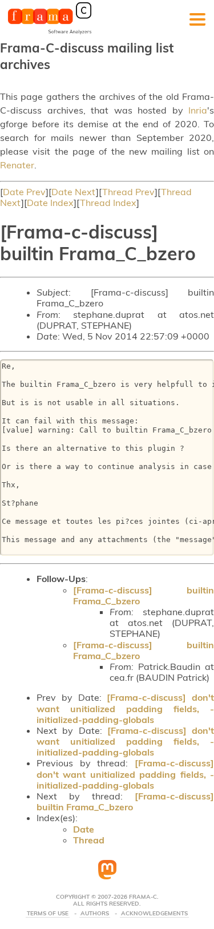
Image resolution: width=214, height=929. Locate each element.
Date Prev (24, 191)
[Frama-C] (50, 33)
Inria (197, 110)
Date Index (50, 202)
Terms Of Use (47, 913)
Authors (94, 913)
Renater (17, 165)
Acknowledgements (154, 913)
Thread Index (108, 202)
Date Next (73, 191)
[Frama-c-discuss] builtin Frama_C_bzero (143, 595)
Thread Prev (128, 191)
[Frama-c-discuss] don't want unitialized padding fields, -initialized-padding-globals (125, 708)
